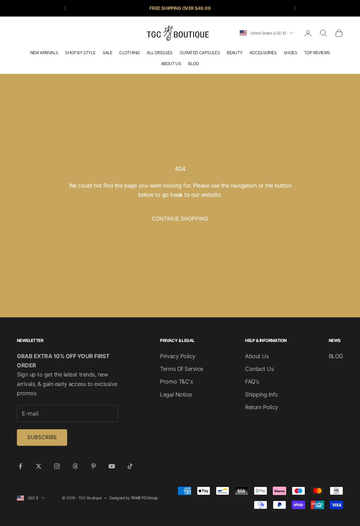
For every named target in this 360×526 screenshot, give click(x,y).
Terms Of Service (181, 368)
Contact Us (259, 368)
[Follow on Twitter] (38, 466)
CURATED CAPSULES (200, 52)
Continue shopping (180, 218)
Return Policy (261, 407)
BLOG (193, 63)
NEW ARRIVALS (44, 52)
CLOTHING (129, 52)
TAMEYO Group (144, 497)
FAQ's (252, 381)
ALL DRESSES (159, 52)
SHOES (290, 52)
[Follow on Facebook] (20, 466)
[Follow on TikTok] (130, 466)
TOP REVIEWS (317, 52)
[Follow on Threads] (75, 466)
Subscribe (42, 437)
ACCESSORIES (263, 52)
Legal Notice (176, 394)
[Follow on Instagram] (56, 466)
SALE (107, 52)
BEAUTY (234, 52)
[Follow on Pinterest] (93, 466)
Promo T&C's (176, 381)
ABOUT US (171, 63)
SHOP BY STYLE (80, 52)
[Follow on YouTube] (111, 466)
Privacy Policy (177, 356)
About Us (257, 356)
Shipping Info (261, 394)
